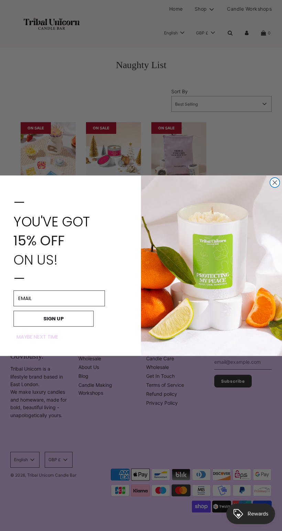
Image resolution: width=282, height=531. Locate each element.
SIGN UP (53, 318)
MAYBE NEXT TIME (37, 336)
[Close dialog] (275, 183)
